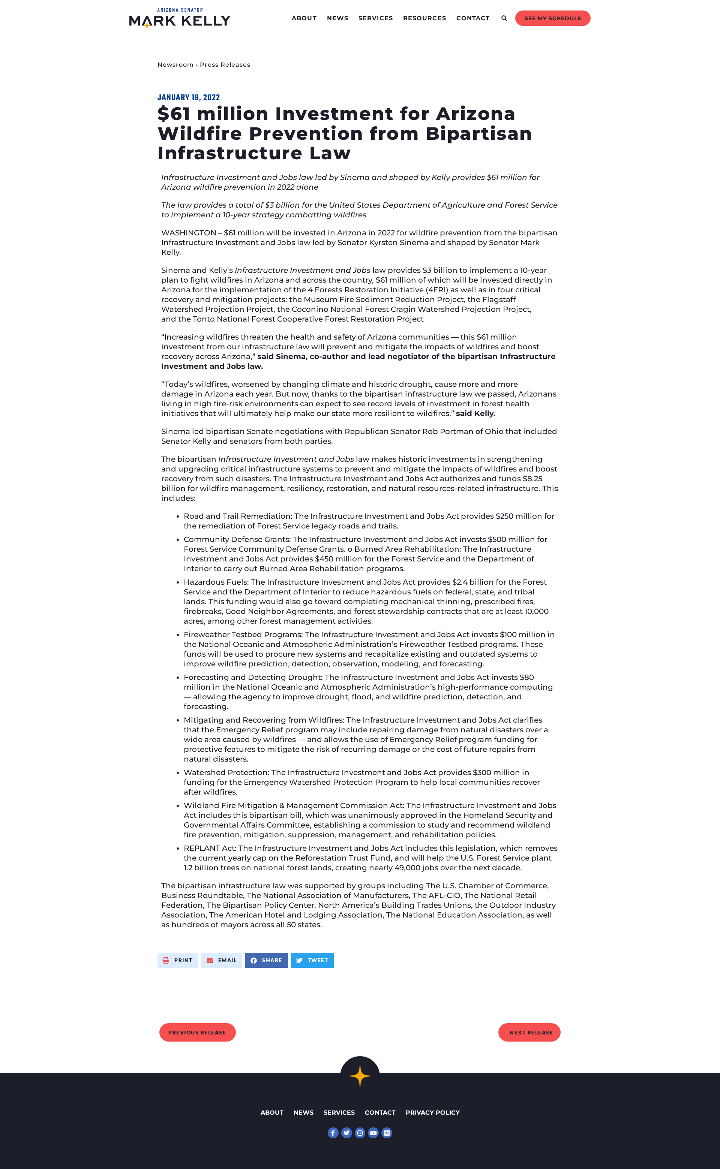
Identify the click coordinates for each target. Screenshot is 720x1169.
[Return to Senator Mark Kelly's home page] (180, 27)
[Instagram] (360, 1132)
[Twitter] (346, 1132)
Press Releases (225, 64)
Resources (424, 18)
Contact (473, 18)
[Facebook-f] (333, 1132)
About (304, 18)
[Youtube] (373, 1132)
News (337, 18)
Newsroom (176, 64)
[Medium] (386, 1132)
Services (375, 18)
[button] (504, 18)
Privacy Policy (433, 1112)
